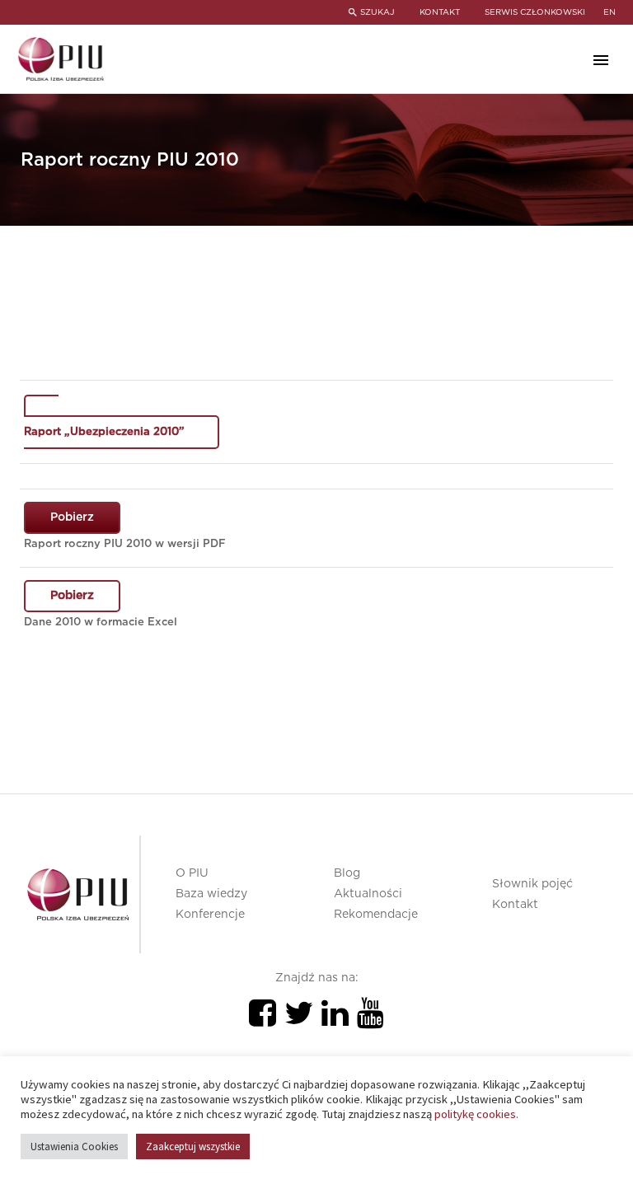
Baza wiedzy (211, 894)
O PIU (192, 873)
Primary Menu (601, 60)
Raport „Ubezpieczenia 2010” (104, 432)
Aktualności (368, 894)
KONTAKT (440, 12)
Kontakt (515, 904)
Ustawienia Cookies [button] (74, 1147)
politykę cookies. (476, 1114)
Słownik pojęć (532, 884)
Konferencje (210, 914)
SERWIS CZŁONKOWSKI (535, 12)
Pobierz (72, 517)
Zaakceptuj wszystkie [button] (193, 1147)
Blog (347, 873)
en (609, 12)
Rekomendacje (376, 914)
